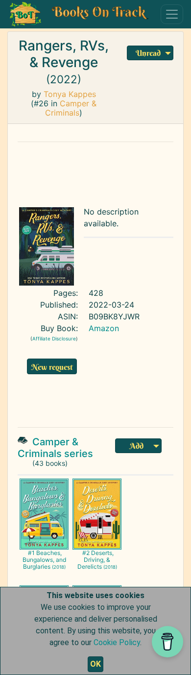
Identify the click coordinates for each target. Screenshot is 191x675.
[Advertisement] (103, 172)
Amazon (104, 328)
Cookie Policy (117, 642)
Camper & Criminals (70, 108)
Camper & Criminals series (55, 447)
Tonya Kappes (70, 94)
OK (95, 664)
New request (51, 367)
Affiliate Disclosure (54, 338)
